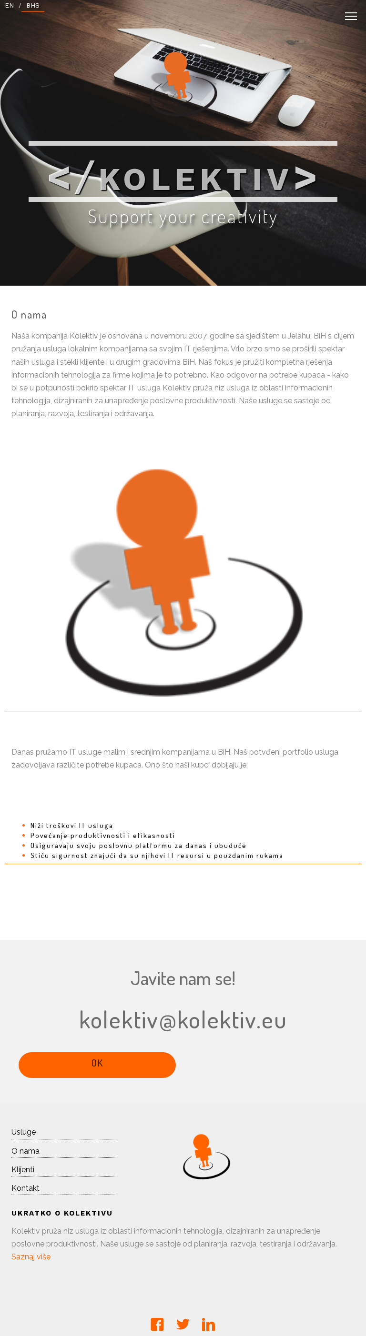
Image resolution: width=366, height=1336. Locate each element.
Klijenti (22, 1169)
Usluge (23, 1132)
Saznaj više (31, 1256)
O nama (25, 1151)
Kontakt (25, 1188)
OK (97, 1063)
